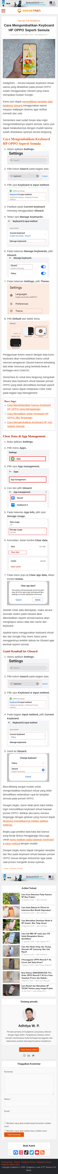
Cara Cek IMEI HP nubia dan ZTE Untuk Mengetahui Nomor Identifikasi (35, 936)
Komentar (8, 1072)
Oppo (7, 868)
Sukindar (43, 900)
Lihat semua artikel (29, 1049)
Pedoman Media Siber (10, 1164)
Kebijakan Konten (44, 1162)
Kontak (17, 1162)
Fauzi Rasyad (44, 981)
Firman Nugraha (45, 965)
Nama (7, 1099)
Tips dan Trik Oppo (17, 868)
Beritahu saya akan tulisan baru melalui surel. (27, 1131)
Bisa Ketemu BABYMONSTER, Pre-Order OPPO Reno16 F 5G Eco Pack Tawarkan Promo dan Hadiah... (37, 975)
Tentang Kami (7, 1162)
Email (7, 1111)
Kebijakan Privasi (28, 1162)
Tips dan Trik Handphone (29, 21)
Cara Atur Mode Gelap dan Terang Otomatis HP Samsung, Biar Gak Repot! (36, 949)
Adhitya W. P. (43, 35)
